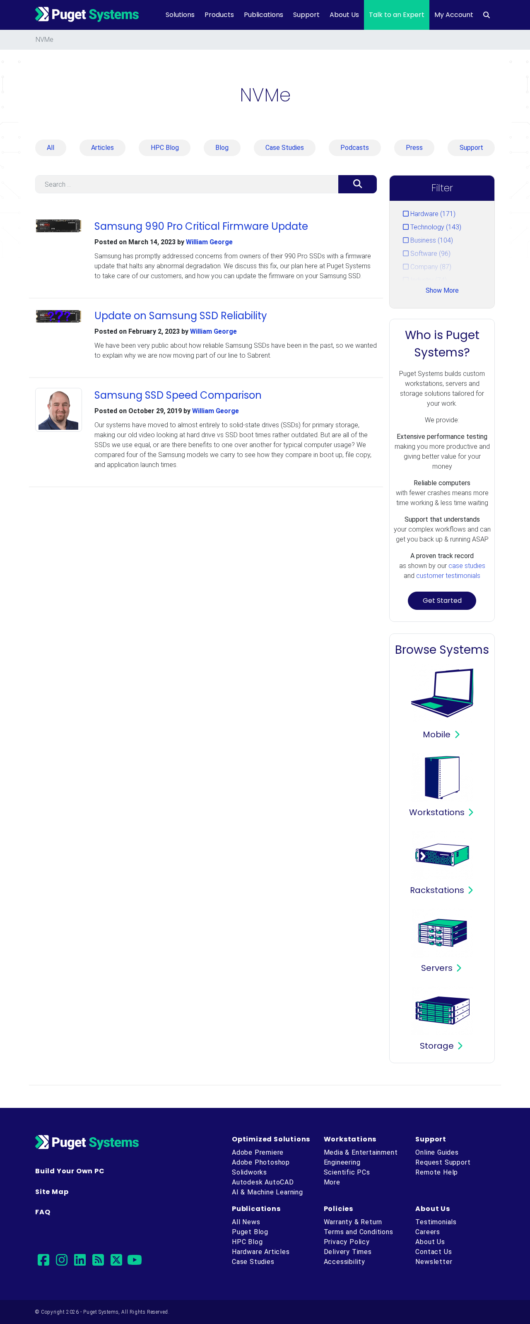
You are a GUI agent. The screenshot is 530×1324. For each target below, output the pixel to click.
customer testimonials (448, 576)
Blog (222, 148)
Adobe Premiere (258, 1152)
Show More (442, 290)
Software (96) (429, 254)
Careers (427, 1232)
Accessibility (344, 1262)
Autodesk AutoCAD (263, 1182)
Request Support (442, 1162)
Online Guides (436, 1152)
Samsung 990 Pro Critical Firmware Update (201, 226)
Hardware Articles (261, 1252)
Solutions (180, 14)
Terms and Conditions (358, 1232)
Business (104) (431, 240)
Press (414, 148)
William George (209, 242)
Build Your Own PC (70, 1171)
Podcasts (354, 148)
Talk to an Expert (396, 14)
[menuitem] (486, 15)
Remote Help (436, 1172)
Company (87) (430, 267)
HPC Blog (165, 148)
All (50, 148)
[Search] (357, 184)
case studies (466, 566)
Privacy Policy (347, 1242)
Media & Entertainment (361, 1152)
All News (246, 1222)
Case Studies (284, 148)
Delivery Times (348, 1252)
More (332, 1182)
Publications (263, 14)
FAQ (42, 1212)
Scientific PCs (347, 1172)
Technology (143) (435, 227)
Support (306, 14)
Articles (102, 148)
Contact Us (433, 1252)
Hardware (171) (432, 214)
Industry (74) (428, 280)
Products (219, 14)
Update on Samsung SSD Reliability (180, 316)
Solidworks (249, 1172)
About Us (344, 14)
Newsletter (433, 1262)
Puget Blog (250, 1232)
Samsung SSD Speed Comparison (178, 395)
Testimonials (436, 1222)
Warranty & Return (353, 1222)
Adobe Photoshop (261, 1162)
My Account (453, 14)
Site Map (51, 1191)
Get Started (442, 600)
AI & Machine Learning (267, 1192)
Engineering (342, 1162)
